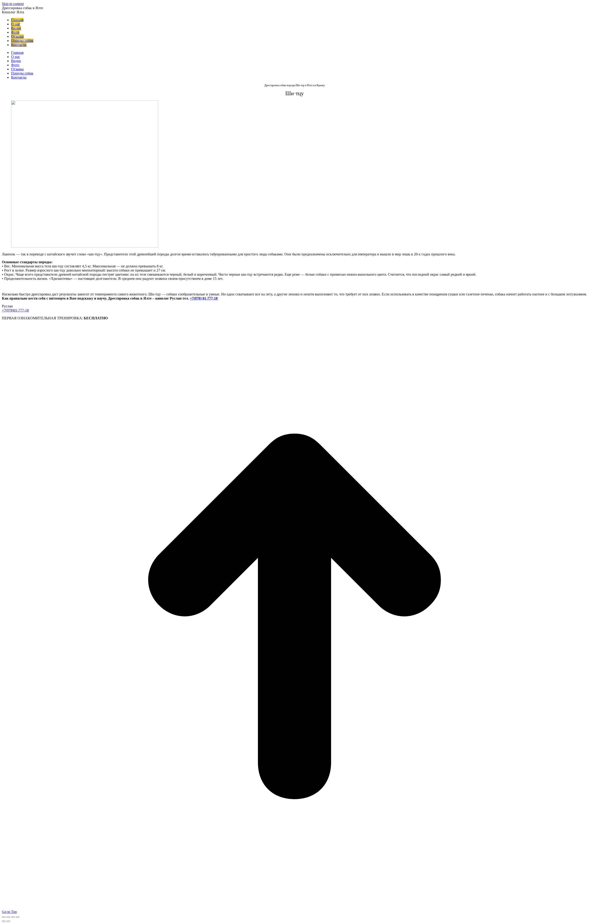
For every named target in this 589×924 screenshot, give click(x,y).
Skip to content (13, 4)
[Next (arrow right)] (8, 921)
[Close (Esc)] (4, 917)
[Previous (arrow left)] (4, 921)
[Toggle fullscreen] (13, 917)
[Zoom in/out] (17, 917)
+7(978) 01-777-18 (204, 298)
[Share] (8, 917)
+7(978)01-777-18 (15, 310)
